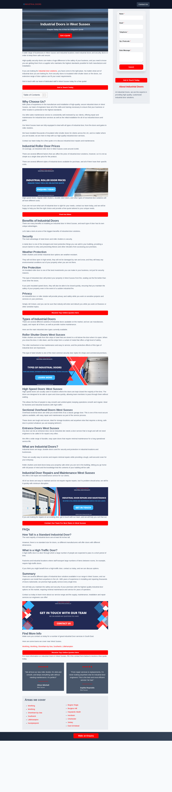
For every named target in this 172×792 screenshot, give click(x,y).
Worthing (25, 646)
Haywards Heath (74, 712)
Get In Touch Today (65, 87)
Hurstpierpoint (33, 723)
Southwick (57, 646)
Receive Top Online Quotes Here (65, 313)
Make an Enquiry (86, 736)
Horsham (71, 715)
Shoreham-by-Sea (45, 646)
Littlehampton (67, 646)
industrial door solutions (48, 71)
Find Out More (65, 214)
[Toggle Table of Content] (43, 95)
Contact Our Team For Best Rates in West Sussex (65, 523)
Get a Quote (65, 36)
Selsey (70, 722)
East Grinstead (73, 726)
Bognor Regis (73, 705)
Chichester (72, 719)
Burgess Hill (72, 708)
